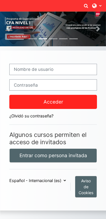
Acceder (53, 102)
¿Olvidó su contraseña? (31, 115)
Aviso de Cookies (86, 186)
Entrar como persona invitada (53, 155)
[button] (86, 5)
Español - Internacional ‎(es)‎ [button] (35, 180)
